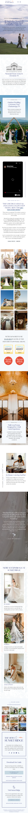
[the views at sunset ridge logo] (14, 735)
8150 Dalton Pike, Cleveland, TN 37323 (14, 803)
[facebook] (9, 752)
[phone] (18, 752)
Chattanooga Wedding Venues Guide (14, 780)
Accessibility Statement (14, 811)
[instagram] (14, 752)
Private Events (14, 776)
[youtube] (16, 752)
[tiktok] (11, 752)
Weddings (8, 776)
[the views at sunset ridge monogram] (14, 786)
